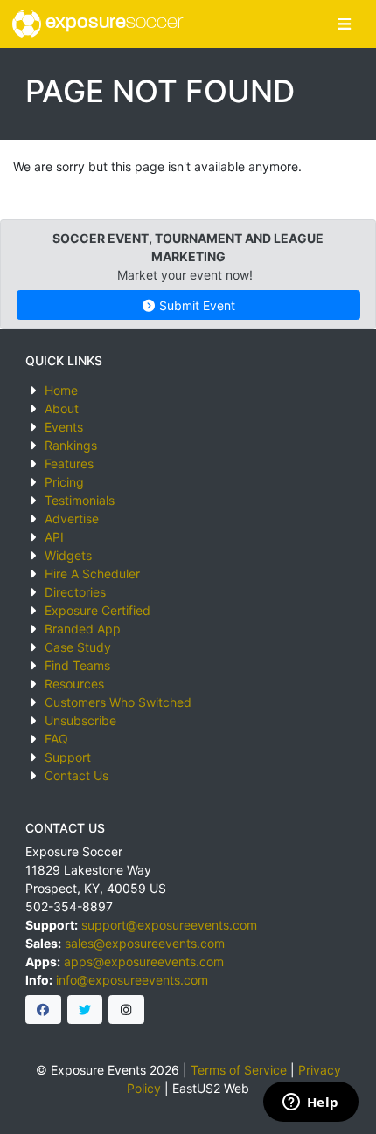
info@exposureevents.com (132, 979)
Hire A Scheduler (92, 573)
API (54, 536)
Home (61, 390)
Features (69, 463)
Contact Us (76, 775)
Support (68, 757)
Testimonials (80, 500)
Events (64, 426)
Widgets (68, 555)
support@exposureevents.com (169, 924)
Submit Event (195, 305)
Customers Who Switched (118, 702)
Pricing (64, 481)
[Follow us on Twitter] (85, 1010)
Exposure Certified (97, 610)
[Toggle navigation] (344, 24)
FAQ (56, 738)
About (62, 408)
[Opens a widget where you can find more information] (310, 1103)
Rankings (71, 445)
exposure (112, 23)
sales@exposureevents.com (145, 943)
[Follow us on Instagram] (126, 1010)
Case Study (78, 647)
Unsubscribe (80, 720)
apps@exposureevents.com (144, 961)
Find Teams (77, 665)
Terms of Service (239, 1069)
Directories (75, 591)
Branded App (83, 628)
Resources (74, 683)
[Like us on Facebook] (43, 1010)
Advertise (72, 518)
